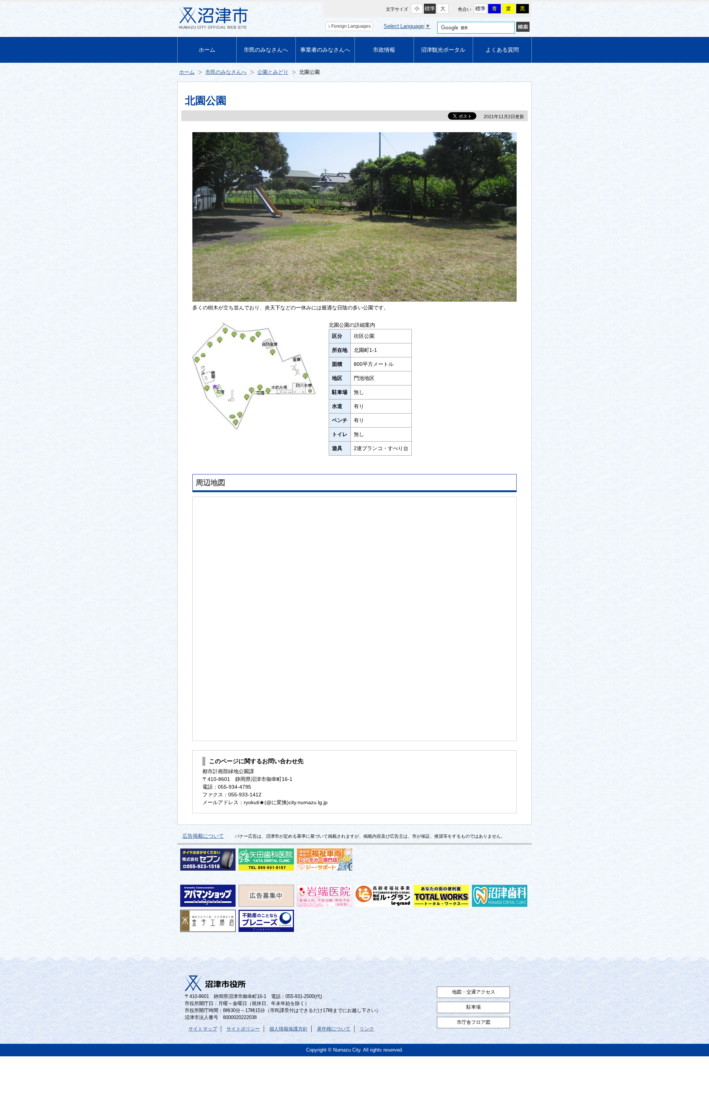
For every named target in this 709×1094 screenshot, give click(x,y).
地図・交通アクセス (473, 992)
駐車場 (473, 1007)
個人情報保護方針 (288, 1029)
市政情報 (384, 50)
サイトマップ (202, 1029)
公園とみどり (272, 72)
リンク (367, 1029)
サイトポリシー (243, 1029)
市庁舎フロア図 (473, 1022)
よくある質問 (502, 50)
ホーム (207, 50)
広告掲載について (203, 836)
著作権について (333, 1029)
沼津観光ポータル (443, 50)
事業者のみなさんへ (325, 50)
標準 (430, 8)
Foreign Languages (351, 26)
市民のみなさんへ (266, 50)
